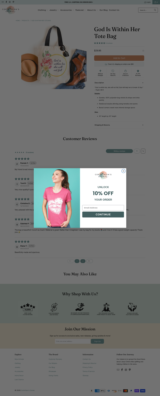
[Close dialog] (123, 171)
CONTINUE (103, 214)
